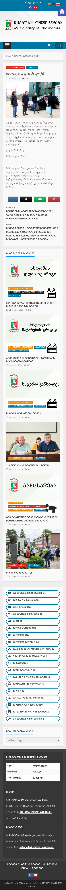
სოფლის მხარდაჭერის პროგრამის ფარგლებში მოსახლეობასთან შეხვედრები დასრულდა (29, 213)
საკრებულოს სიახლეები (20, 288)
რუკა (24, 868)
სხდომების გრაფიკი (18, 351)
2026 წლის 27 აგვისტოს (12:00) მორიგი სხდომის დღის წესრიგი (33, 279)
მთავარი (13, 864)
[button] (62, 12)
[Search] (49, 45)
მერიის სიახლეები (15, 67)
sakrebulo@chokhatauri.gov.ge (36, 847)
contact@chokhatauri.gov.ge (35, 812)
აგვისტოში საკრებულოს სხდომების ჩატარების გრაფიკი (33, 335)
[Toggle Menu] (7, 45)
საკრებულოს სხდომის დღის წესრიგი (26, 292)
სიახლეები (32, 67)
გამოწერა (59, 45)
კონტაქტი (36, 868)
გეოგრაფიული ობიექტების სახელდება (27, 506)
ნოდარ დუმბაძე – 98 (33, 549)
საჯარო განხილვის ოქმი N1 (33, 390)
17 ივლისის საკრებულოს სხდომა (33, 442)
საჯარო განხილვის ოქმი (20, 406)
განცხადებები (15, 503)
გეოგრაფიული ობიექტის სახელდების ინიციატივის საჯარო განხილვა (33, 494)
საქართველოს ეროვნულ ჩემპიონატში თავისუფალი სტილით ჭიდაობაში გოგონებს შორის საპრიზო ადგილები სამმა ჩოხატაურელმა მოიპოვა (32, 232)
